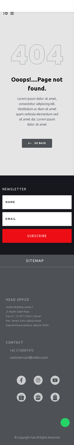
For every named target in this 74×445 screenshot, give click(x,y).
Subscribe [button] (37, 236)
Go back (40, 143)
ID (6, 13)
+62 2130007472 (22, 350)
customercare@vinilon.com (29, 357)
